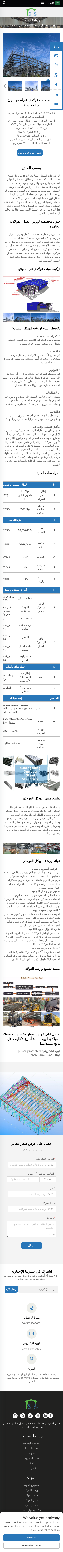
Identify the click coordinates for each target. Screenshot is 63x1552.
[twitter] (30, 1415)
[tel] (56, 66)
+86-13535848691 (41, 1054)
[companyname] (31, 12)
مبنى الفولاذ (31, 1495)
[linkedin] (56, 95)
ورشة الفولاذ (31, 1490)
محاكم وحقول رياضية (31, 1510)
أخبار (31, 1463)
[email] (56, 56)
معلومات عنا (31, 1448)
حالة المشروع (31, 1458)
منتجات (27, 25)
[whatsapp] (56, 75)
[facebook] (56, 85)
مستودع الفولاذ (31, 1485)
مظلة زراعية (31, 1505)
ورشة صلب (14, 25)
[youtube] (56, 104)
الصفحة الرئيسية (43, 25)
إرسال (31, 1245)
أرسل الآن (11, 1289)
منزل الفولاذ (31, 1500)
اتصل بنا (31, 1468)
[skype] (22, 1415)
